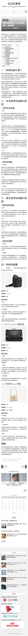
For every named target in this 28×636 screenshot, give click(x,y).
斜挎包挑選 (20, 459)
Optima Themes (18, 633)
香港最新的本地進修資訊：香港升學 (9, 597)
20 (13, 505)
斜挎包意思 (14, 459)
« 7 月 (13, 513)
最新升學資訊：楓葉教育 (6, 603)
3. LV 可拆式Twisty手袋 (9, 63)
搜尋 (25, 490)
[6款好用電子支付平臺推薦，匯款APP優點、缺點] (24, 466)
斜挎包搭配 (11, 460)
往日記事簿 (14, 3)
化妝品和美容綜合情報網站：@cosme (9, 613)
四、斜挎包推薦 (6, 56)
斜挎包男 (16, 460)
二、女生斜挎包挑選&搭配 (8, 48)
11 (5, 503)
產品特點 (8, 59)
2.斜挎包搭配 (7, 51)
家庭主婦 (15, 28)
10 (2, 503)
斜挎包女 (8, 459)
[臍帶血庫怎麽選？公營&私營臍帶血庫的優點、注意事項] (4, 466)
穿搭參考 (5, 20)
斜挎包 (4, 459)
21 (16, 505)
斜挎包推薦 (5, 460)
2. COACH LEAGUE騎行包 (9, 60)
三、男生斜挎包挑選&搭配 (8, 52)
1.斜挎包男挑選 (7, 54)
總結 (4, 65)
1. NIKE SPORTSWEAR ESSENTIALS (11, 58)
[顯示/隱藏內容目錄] (16, 45)
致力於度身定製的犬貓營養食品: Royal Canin (11, 620)
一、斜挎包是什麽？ (7, 47)
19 (9, 505)
